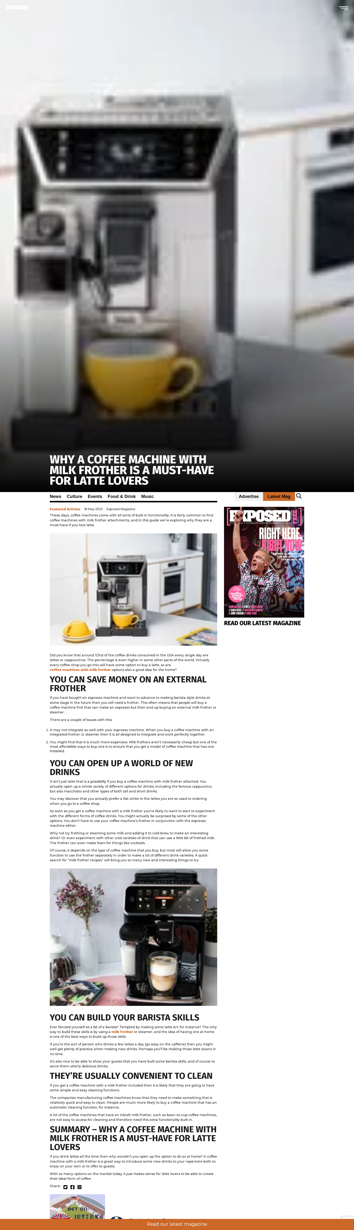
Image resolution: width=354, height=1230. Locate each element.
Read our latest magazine (177, 1224)
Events (95, 496)
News (55, 496)
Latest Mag (279, 496)
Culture (74, 496)
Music (147, 496)
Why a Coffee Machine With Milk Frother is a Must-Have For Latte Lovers (132, 470)
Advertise (249, 496)
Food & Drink (122, 496)
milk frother (122, 1032)
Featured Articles (65, 509)
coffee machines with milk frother (80, 670)
